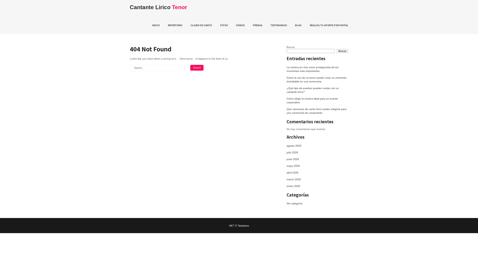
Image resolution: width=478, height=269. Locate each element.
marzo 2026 (294, 179)
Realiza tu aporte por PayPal (329, 25)
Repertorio (175, 25)
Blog (298, 25)
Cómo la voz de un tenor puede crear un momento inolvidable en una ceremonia (317, 79)
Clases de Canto (201, 25)
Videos (240, 25)
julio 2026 (292, 152)
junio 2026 (293, 159)
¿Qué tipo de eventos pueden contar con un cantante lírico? (313, 90)
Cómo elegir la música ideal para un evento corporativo (312, 100)
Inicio (156, 25)
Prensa (257, 25)
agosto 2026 (294, 145)
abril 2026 (292, 172)
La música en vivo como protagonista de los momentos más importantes (313, 69)
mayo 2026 (293, 165)
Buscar (291, 47)
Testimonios (279, 25)
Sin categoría (294, 203)
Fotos (224, 25)
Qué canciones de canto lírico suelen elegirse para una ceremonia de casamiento (317, 111)
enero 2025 (293, 186)
